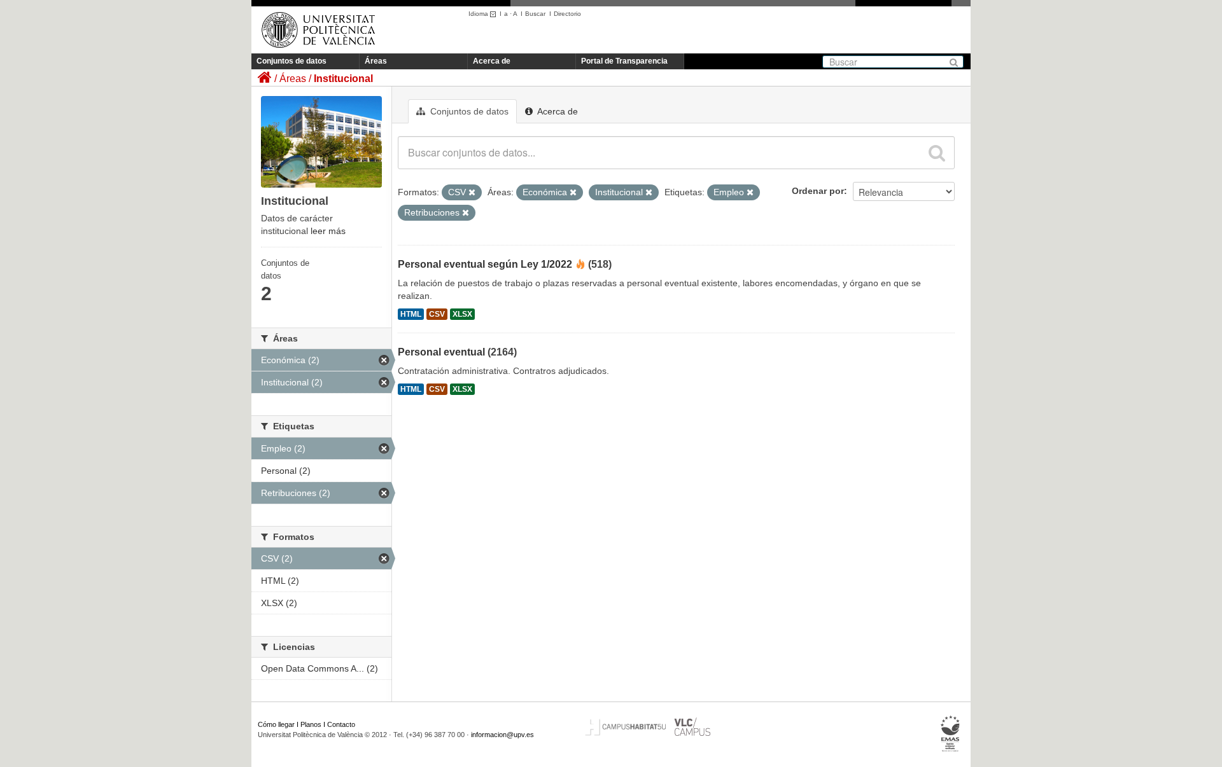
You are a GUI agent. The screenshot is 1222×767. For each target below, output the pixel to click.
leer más (328, 231)
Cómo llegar (276, 724)
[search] (937, 152)
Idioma (479, 13)
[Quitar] (471, 193)
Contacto (341, 724)
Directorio (567, 13)
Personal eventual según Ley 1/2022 (485, 264)
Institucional (343, 78)
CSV (437, 314)
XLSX (462, 314)
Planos (310, 724)
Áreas (376, 61)
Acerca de (491, 61)
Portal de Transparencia (624, 61)
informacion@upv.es (502, 734)
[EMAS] (950, 734)
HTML (410, 314)
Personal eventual (441, 352)
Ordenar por (818, 191)
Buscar (535, 13)
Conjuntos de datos (291, 61)
